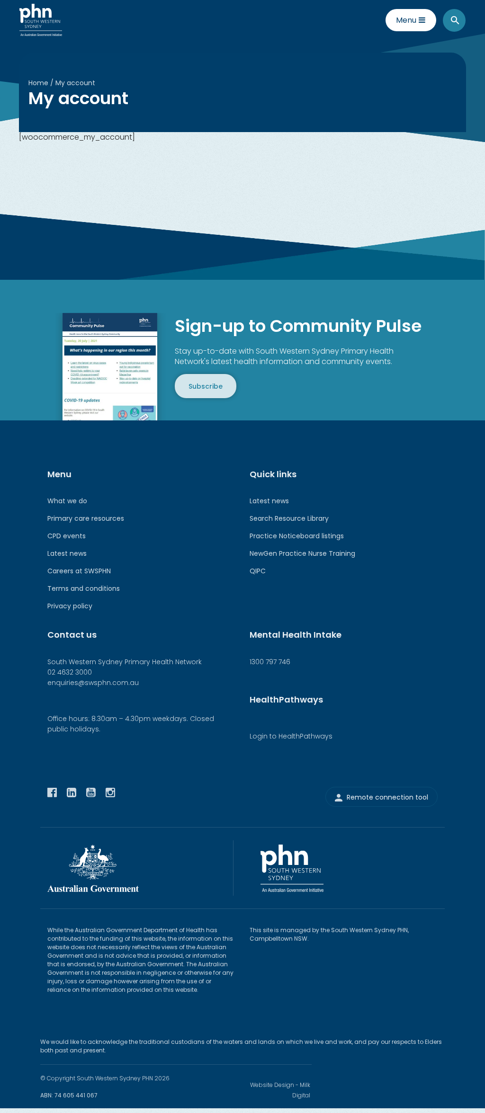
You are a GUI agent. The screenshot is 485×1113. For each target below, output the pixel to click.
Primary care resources (85, 518)
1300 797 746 (270, 662)
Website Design (272, 1085)
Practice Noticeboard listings (297, 536)
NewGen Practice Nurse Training (302, 553)
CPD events (66, 536)
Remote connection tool (387, 797)
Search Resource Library (289, 518)
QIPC (258, 571)
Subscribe (206, 386)
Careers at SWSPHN (79, 571)
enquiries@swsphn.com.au (93, 682)
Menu (406, 20)
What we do (67, 501)
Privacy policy (69, 606)
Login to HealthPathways (291, 736)
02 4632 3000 (69, 672)
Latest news (67, 553)
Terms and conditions (83, 588)
